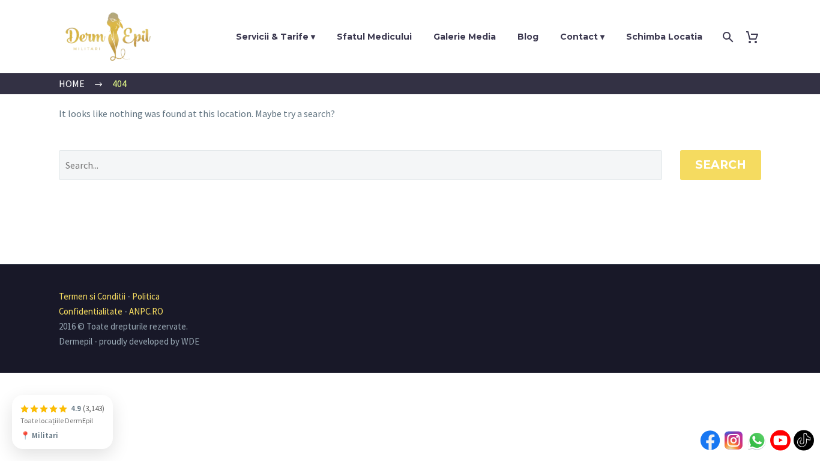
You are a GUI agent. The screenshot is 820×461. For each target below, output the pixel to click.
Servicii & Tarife (272, 36)
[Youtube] (780, 442)
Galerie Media (464, 36)
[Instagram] (733, 442)
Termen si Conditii (92, 296)
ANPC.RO (146, 311)
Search (720, 165)
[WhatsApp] (757, 442)
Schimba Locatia (664, 36)
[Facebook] (710, 442)
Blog (527, 36)
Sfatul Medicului (374, 36)
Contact (579, 36)
